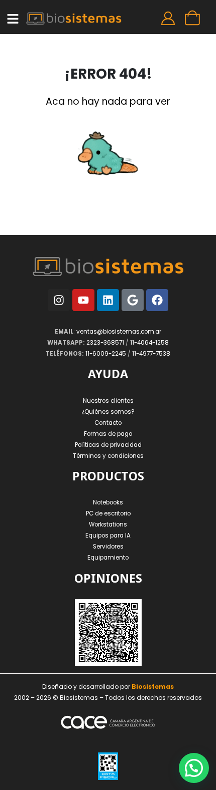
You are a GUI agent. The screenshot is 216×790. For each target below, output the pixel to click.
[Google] (133, 300)
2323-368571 (105, 343)
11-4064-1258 (149, 343)
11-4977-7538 (151, 354)
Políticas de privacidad (108, 445)
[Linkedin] (108, 300)
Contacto (108, 423)
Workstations (108, 524)
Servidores (108, 547)
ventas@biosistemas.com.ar (118, 332)
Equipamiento (108, 558)
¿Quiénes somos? (108, 412)
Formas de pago (108, 434)
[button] (194, 768)
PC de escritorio (108, 513)
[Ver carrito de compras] (190, 18)
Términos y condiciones (108, 456)
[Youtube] (83, 300)
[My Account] (168, 18)
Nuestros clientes (108, 401)
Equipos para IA (108, 536)
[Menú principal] (13, 19)
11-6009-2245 (105, 354)
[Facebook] (157, 300)
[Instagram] (59, 300)
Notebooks (108, 502)
